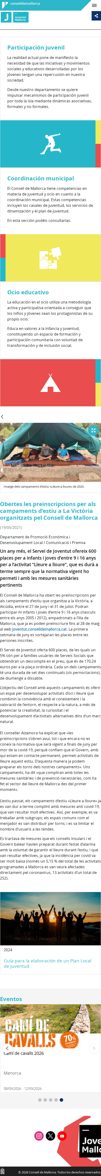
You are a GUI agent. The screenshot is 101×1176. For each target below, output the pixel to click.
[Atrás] (2, 417)
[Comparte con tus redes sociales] (96, 16)
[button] (40, 1100)
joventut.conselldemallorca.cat (39, 629)
